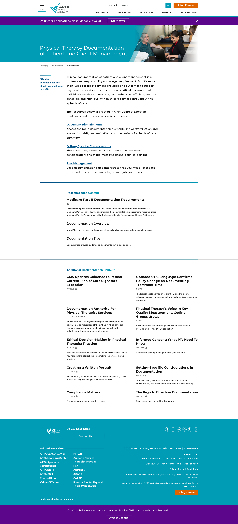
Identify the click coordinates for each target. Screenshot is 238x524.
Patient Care (147, 12)
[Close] (197, 21)
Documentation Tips (83, 238)
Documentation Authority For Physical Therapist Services (91, 310)
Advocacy (168, 12)
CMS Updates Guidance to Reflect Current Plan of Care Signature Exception (94, 281)
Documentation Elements (85, 124)
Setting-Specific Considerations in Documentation (164, 369)
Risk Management (79, 163)
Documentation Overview (88, 223)
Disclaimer (192, 469)
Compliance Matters (83, 392)
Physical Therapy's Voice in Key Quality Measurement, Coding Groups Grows (162, 312)
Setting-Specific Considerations (89, 146)
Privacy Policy (177, 469)
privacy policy (163, 510)
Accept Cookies (119, 517)
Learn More (118, 20)
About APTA (152, 464)
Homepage (44, 66)
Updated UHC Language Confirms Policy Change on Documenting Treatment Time (164, 281)
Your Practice (124, 12)
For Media (193, 458)
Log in (112, 5)
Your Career (101, 12)
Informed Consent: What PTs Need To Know (167, 341)
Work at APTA (191, 464)
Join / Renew (186, 5)
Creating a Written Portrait (89, 367)
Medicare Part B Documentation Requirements (106, 199)
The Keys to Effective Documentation (167, 392)
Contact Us (85, 436)
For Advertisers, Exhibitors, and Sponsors (163, 458)
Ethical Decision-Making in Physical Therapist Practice (96, 341)
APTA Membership (171, 464)
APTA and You (188, 12)
